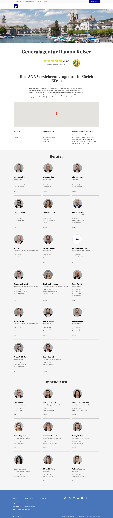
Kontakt (15, 498)
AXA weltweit (43, 498)
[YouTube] (78, 498)
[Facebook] (65, 498)
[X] (74, 498)
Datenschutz (73, 516)
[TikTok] (87, 498)
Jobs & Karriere (54, 6)
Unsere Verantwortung (73, 6)
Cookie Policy (81, 516)
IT (19, 516)
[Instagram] (70, 498)
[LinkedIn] (82, 498)
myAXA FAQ (28, 509)
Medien (62, 6)
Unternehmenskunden (29, 1)
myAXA (45, 1)
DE (13, 516)
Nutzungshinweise (64, 516)
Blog (96, 6)
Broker (14, 503)
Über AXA (40, 1)
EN (21, 516)
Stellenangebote (17, 501)
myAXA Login (28, 503)
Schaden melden (29, 498)
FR (16, 516)
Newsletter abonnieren (18, 509)
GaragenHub (16, 506)
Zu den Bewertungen (55, 69)
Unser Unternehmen (87, 6)
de (84, 1)
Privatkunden (17, 1)
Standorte (44, 6)
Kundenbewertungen (30, 506)
